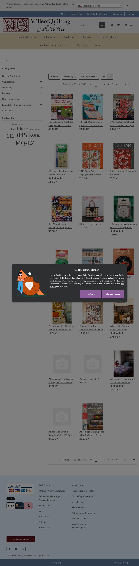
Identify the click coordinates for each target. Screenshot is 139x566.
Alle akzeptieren (112, 294)
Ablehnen (90, 294)
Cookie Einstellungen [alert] (86, 269)
